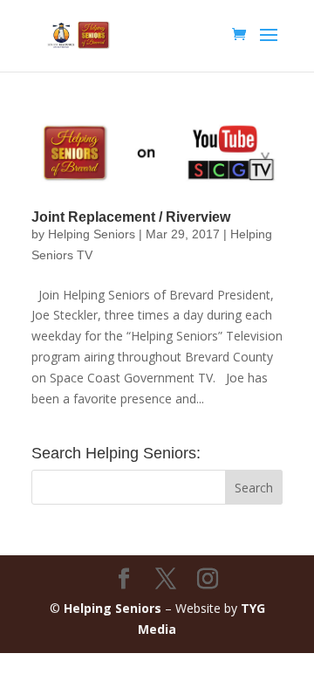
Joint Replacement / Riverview (130, 217)
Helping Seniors (91, 234)
